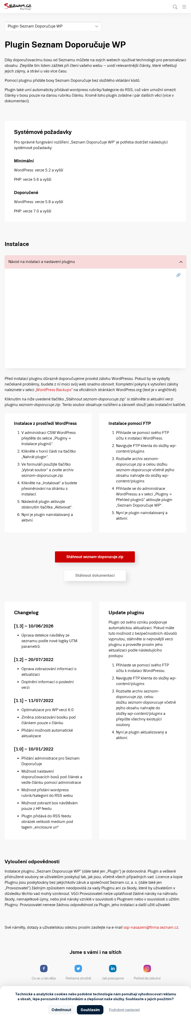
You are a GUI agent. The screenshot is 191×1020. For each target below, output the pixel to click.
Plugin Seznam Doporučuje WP (35, 26)
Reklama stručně (78, 978)
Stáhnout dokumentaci (95, 575)
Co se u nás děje (44, 978)
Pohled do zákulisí (147, 978)
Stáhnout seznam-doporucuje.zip (94, 557)
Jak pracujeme (113, 978)
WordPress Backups (53, 390)
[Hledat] (175, 7)
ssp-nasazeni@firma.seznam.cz (150, 927)
